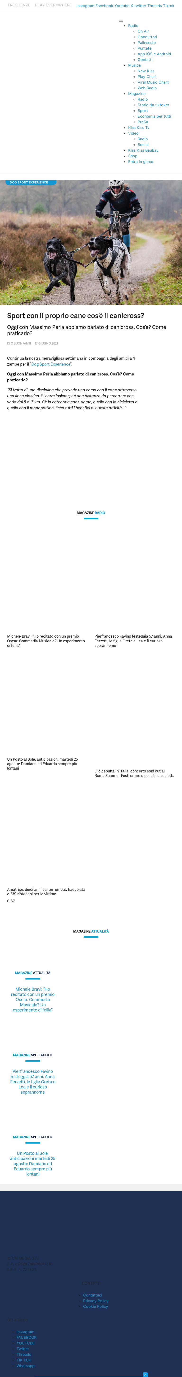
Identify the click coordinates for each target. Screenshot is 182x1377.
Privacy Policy (96, 1300)
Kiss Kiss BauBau (143, 150)
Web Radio (147, 87)
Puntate (144, 48)
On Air (143, 31)
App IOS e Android (154, 53)
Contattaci (92, 1295)
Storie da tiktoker (153, 104)
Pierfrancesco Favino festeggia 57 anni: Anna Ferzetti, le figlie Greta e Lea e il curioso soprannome (133, 641)
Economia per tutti (154, 116)
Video (133, 133)
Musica (134, 65)
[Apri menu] (121, 21)
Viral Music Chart (153, 82)
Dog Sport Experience (50, 364)
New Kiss (146, 70)
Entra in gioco (140, 161)
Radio (133, 25)
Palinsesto (147, 42)
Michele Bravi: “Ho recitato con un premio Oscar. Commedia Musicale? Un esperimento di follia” (46, 641)
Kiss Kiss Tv (139, 127)
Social (143, 144)
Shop (132, 155)
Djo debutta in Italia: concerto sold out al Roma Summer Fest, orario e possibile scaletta (134, 773)
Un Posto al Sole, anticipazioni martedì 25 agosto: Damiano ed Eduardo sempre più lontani (42, 764)
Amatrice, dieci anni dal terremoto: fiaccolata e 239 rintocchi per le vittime (46, 891)
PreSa (143, 121)
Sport (143, 110)
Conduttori (147, 36)
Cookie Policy (95, 1306)
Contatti (145, 59)
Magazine (137, 93)
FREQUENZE (19, 5)
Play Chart (147, 76)
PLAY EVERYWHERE (53, 5)
